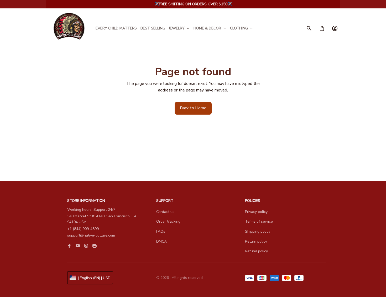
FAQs (160, 231)
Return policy (256, 241)
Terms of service (259, 221)
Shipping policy (257, 231)
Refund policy (256, 251)
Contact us (165, 211)
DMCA (161, 241)
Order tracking (168, 221)
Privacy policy (256, 211)
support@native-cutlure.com (91, 235)
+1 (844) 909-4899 (83, 228)
